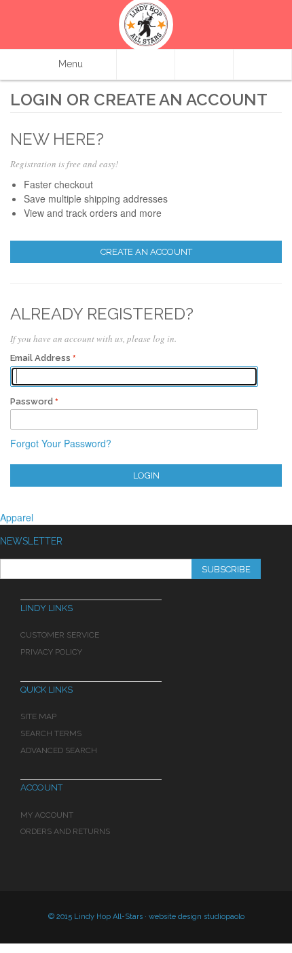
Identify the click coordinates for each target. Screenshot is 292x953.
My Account (46, 815)
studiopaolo (224, 916)
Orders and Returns (65, 831)
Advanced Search (58, 750)
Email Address (40, 358)
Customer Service (59, 635)
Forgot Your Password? (60, 443)
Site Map (38, 716)
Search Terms (50, 733)
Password (31, 401)
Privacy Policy (51, 652)
